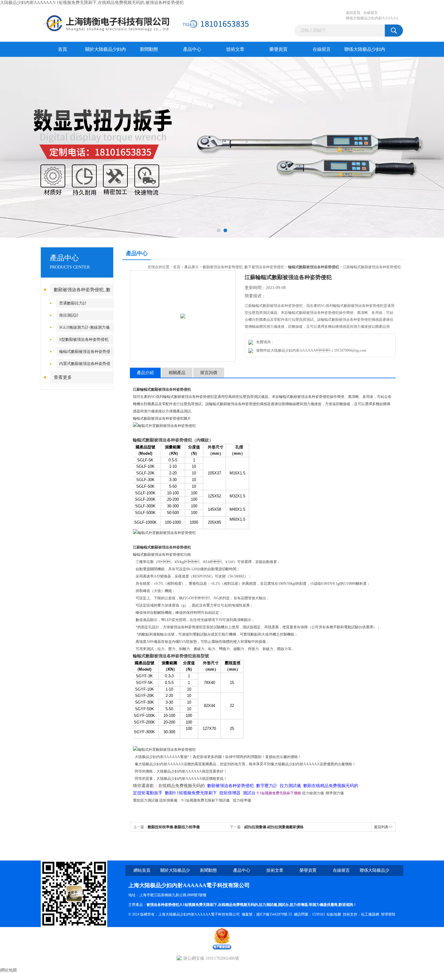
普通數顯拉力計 (73, 303)
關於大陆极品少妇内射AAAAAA (105, 52)
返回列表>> (383, 827)
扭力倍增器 (299, 905)
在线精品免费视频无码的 (238, 905)
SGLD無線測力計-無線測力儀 (84, 327)
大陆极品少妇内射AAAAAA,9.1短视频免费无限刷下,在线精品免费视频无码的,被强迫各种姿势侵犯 (92, 2)
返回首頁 (353, 13)
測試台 (283, 905)
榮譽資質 (278, 49)
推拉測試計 (69, 315)
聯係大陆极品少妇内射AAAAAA (372, 18)
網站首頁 (142, 870)
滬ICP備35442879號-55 (274, 914)
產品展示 (191, 267)
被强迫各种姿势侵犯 (162, 905)
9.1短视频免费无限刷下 (198, 905)
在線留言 (370, 13)
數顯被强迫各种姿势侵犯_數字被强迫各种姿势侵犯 (243, 267)
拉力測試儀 (268, 905)
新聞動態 (149, 49)
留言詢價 (208, 372)
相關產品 (177, 372)
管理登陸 (388, 914)
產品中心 (192, 49)
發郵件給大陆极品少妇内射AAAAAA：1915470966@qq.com (310, 350)
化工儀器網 (370, 914)
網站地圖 (8, 970)
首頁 (62, 49)
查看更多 (63, 377)
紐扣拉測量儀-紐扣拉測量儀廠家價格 (274, 827)
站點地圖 (334, 914)
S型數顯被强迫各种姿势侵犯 (83, 339)
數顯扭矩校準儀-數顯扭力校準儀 (174, 827)
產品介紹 (145, 372)
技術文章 (235, 49)
